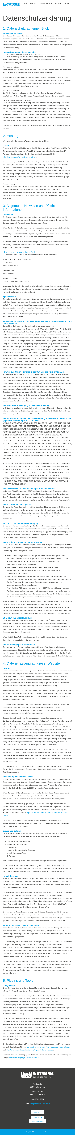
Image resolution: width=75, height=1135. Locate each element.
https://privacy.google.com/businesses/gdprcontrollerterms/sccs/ (29, 1050)
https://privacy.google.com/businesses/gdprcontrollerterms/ (48, 1047)
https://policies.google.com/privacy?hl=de (24, 1058)
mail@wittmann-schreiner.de (40, 1104)
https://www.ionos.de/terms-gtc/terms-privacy (19, 157)
